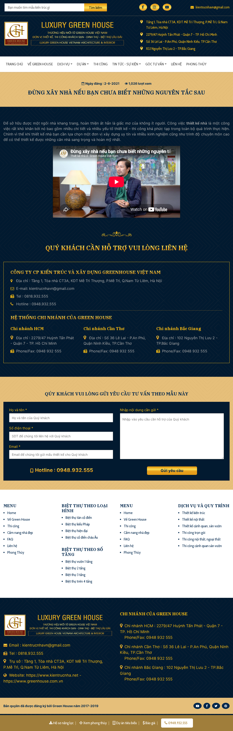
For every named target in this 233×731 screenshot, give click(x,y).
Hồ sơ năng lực (63, 723)
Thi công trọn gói (193, 532)
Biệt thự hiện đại (77, 531)
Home (11, 513)
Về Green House (40, 64)
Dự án (81, 64)
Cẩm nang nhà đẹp (20, 532)
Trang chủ (14, 64)
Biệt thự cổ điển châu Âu (82, 537)
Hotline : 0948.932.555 (64, 470)
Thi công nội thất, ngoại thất (201, 539)
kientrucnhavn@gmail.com (212, 7)
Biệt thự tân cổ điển (79, 517)
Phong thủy (196, 64)
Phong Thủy (15, 552)
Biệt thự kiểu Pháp (78, 524)
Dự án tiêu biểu (126, 723)
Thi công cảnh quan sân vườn (202, 546)
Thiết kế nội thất (193, 519)
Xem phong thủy (95, 723)
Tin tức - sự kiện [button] (125, 64)
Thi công (100, 64)
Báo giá (150, 723)
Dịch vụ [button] (63, 64)
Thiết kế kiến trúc (193, 513)
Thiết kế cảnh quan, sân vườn (202, 526)
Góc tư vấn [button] (154, 64)
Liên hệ (176, 64)
